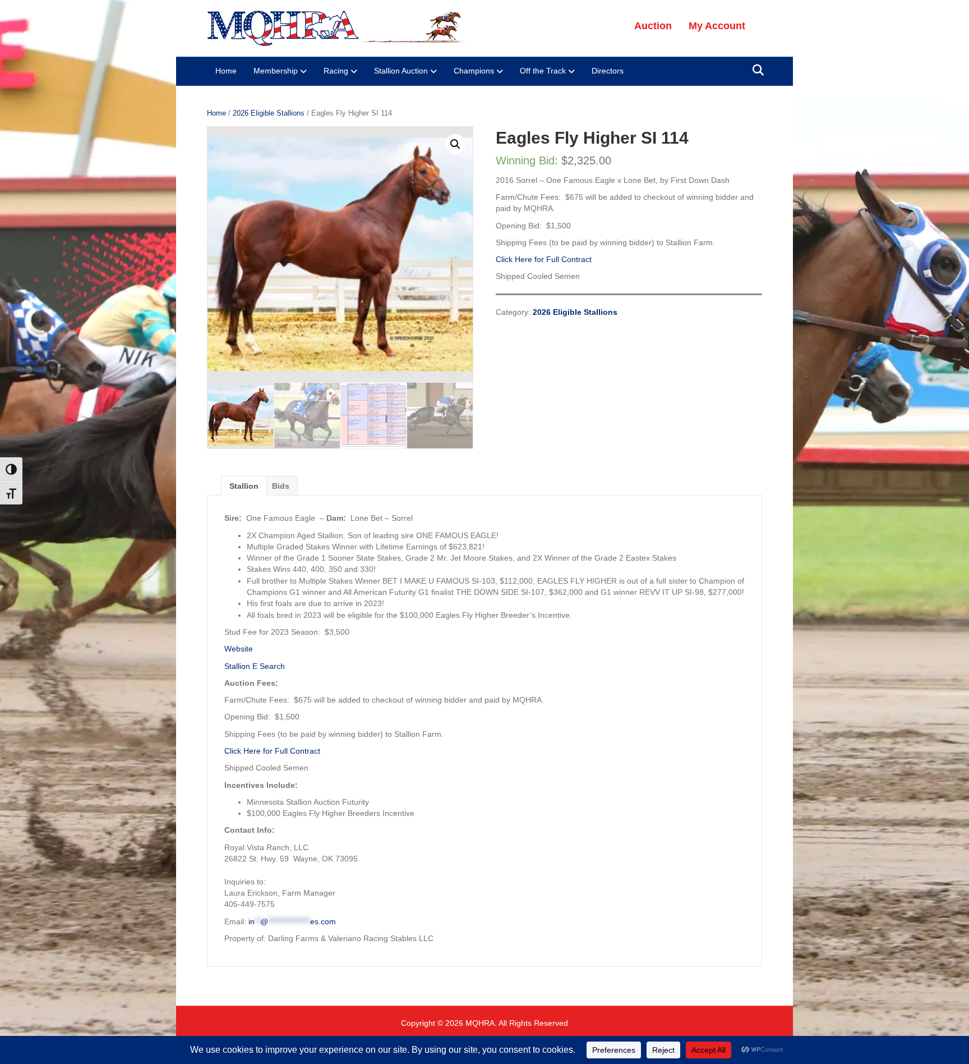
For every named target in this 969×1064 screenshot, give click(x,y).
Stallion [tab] (244, 485)
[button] (455, 144)
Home (226, 70)
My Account (717, 25)
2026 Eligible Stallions (268, 113)
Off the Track (543, 70)
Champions (474, 70)
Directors (608, 70)
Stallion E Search (254, 666)
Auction (653, 25)
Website (238, 648)
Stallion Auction (401, 70)
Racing (336, 70)
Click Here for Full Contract (544, 259)
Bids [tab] (280, 485)
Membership (275, 70)
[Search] (755, 70)
